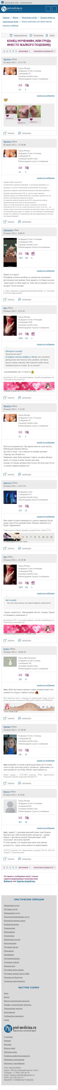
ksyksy (6, 649)
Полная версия (26, 2)
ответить (11, 133)
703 (20, 679)
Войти (52, 35)
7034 (21, 258)
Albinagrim (8, 230)
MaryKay (7, 59)
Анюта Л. (7, 483)
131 (26, 338)
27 (26, 679)
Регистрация (9, 2)
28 (26, 822)
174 (20, 510)
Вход (17, 2)
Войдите (8, 881)
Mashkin (7, 726)
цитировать (26, 133)
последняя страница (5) (43, 51)
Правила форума (20, 35)
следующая (23, 51)
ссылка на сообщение (45, 95)
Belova (6, 791)
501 (20, 754)
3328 (21, 338)
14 (26, 754)
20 (20, 89)
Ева (5, 308)
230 (26, 258)
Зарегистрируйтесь (26, 881)
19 (26, 510)
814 (20, 822)
